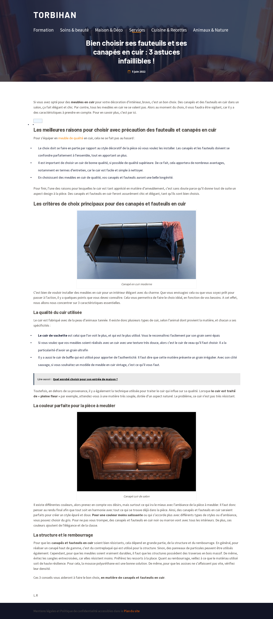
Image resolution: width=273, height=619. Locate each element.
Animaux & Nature (210, 30)
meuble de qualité (70, 138)
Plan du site (132, 611)
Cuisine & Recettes (169, 30)
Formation (43, 30)
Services (137, 30)
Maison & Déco (109, 30)
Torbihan (55, 15)
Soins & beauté (74, 30)
